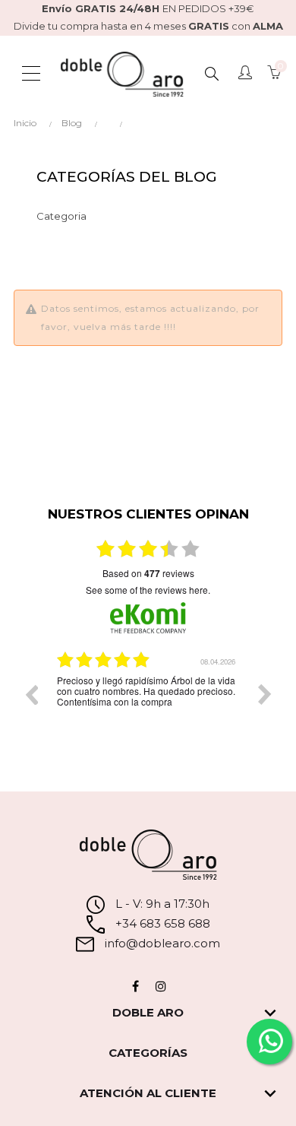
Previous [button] (31, 694)
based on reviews (148, 573)
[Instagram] (161, 986)
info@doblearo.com (161, 943)
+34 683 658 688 (161, 923)
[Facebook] (135, 986)
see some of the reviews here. (148, 589)
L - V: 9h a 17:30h (162, 903)
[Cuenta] (245, 73)
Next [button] (265, 694)
